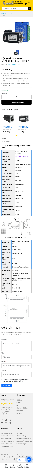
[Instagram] (6, 422)
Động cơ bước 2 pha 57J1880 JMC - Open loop (23, 127)
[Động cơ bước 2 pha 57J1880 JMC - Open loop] (24, 119)
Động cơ (10, 13)
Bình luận (4, 339)
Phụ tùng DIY (23, 457)
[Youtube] (2, 422)
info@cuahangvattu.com (8, 414)
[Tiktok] (6, 420)
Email (3, 361)
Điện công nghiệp (5, 457)
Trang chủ (3, 13)
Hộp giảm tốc (15, 455)
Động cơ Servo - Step (14, 64)
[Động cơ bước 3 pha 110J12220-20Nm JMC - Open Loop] (9, 119)
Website (3, 370)
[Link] (10, 422)
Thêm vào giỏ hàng (16, 102)
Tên (2, 353)
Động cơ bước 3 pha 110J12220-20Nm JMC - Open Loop (8, 127)
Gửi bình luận (7, 385)
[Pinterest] (10, 420)
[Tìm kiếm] (29, 8)
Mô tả (3, 139)
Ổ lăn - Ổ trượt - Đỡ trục (7, 459)
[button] (16, 135)
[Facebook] (2, 420)
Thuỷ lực (14, 457)
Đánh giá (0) (5, 141)
